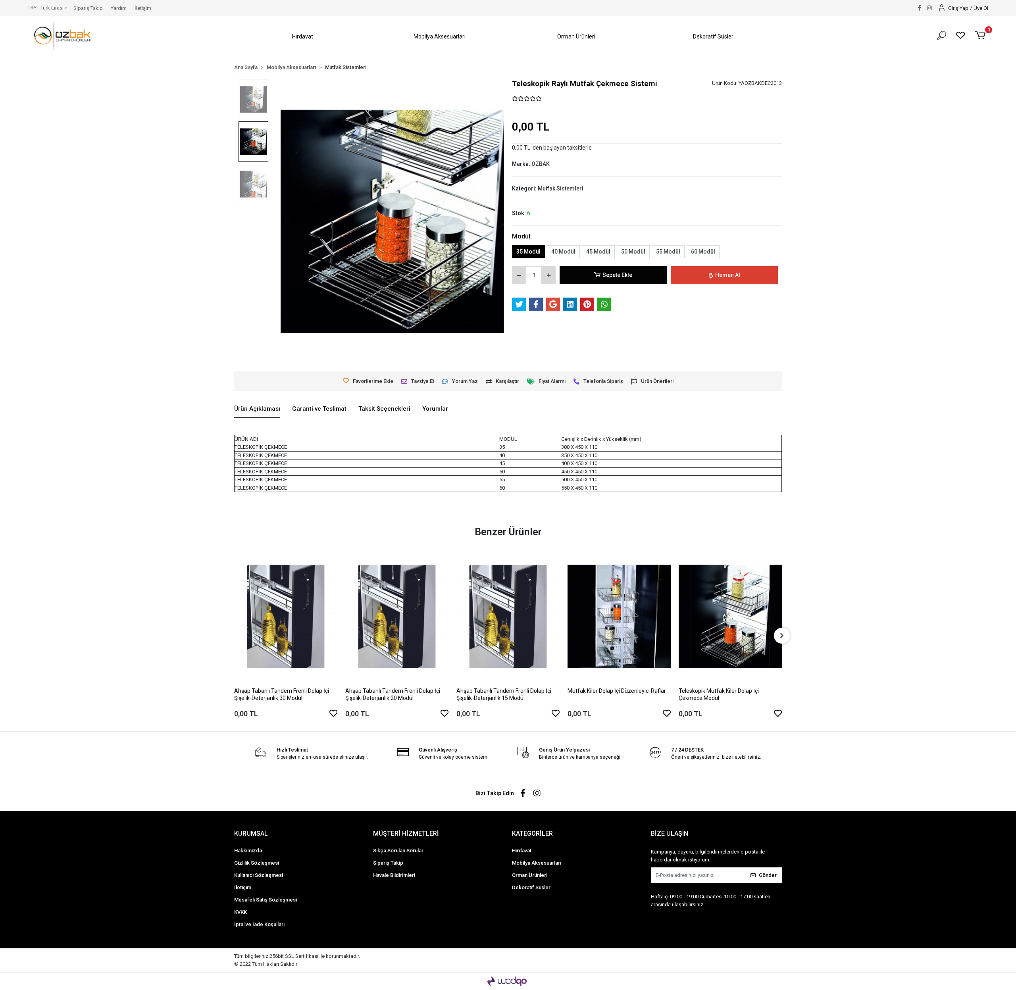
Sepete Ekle (617, 275)
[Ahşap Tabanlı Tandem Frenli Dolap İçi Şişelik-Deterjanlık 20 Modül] (396, 616)
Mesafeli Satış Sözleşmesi (265, 900)
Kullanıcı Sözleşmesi (258, 875)
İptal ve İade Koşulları (259, 924)
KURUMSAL (251, 833)
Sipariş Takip (88, 8)
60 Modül (703, 251)
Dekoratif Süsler (531, 887)
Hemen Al (727, 275)
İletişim (143, 8)
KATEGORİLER (532, 833)
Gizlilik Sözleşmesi (256, 863)
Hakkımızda (248, 851)
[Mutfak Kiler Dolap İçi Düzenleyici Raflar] (619, 616)
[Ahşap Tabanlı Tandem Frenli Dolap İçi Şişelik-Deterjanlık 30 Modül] (285, 616)
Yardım (119, 8)
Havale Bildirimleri (394, 875)
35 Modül (528, 251)
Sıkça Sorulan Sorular (398, 851)
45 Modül (598, 251)
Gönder (768, 875)
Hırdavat (521, 851)
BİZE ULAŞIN (669, 833)
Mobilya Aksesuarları (536, 863)
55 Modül (668, 251)
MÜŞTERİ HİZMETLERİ (406, 833)
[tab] (257, 409)
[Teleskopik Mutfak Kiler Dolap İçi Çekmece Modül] (730, 616)
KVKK (240, 912)
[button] (302, 37)
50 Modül (633, 251)
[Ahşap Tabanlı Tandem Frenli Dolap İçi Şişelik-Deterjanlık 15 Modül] (508, 616)
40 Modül (563, 251)
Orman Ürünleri (529, 875)
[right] (782, 635)
